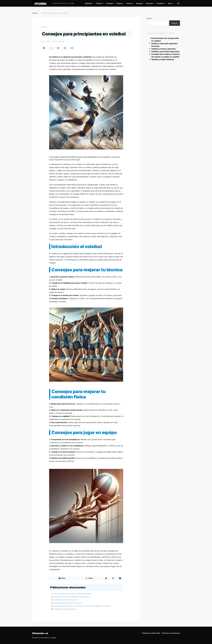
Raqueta (139, 3)
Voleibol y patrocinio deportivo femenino (71, 597)
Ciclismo (99, 3)
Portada (34, 13)
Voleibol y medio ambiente (65, 609)
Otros (170, 3)
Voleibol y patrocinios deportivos (68, 603)
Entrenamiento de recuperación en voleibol (72, 593)
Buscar (149, 18)
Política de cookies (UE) (151, 633)
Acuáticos (160, 3)
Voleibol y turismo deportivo (66, 600)
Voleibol (44, 27)
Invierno (129, 3)
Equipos (119, 3)
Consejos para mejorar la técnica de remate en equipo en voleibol (82, 606)
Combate (109, 3)
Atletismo (88, 3)
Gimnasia (149, 3)
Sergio (53, 637)
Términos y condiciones (171, 633)
